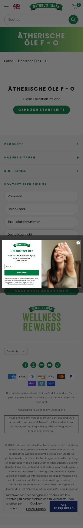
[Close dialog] (78, 243)
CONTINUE (22, 272)
